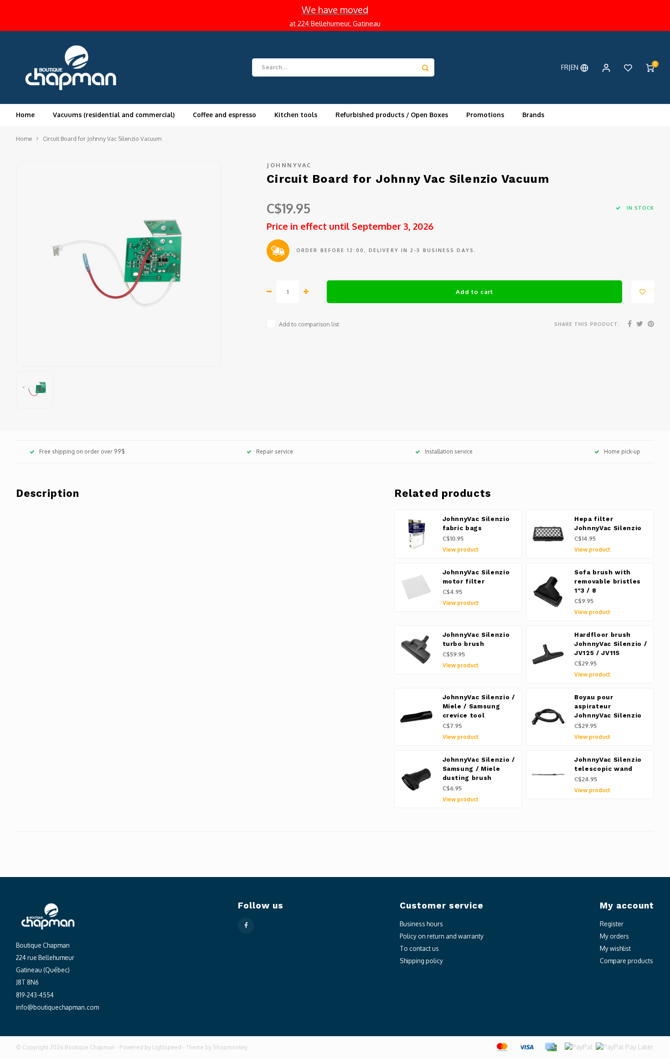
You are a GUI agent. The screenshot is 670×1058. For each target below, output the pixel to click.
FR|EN (570, 67)
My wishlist (615, 948)
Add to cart (474, 291)
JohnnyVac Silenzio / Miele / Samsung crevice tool (479, 706)
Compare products (626, 961)
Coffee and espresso (224, 115)
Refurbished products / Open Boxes (391, 115)
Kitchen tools (295, 115)
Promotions (485, 115)
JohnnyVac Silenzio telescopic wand (608, 764)
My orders (614, 936)
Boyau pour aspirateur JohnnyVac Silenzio (608, 706)
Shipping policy (421, 961)
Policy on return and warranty (442, 936)
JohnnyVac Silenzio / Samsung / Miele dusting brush (479, 768)
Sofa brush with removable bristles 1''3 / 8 (607, 581)
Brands (533, 115)
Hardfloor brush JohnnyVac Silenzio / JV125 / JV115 (610, 643)
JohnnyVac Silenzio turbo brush (476, 639)
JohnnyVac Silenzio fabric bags (476, 524)
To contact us (419, 948)
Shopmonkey (230, 1047)
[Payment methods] (501, 1046)
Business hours (421, 924)
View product (461, 549)
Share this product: (587, 324)
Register (612, 924)
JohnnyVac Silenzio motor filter (476, 577)
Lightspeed (166, 1047)
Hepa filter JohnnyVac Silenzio (608, 524)
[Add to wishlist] (642, 291)
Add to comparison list (309, 324)
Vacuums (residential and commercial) (114, 115)
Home (25, 115)
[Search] (425, 67)
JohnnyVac (289, 165)
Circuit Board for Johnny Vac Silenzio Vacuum (102, 138)
